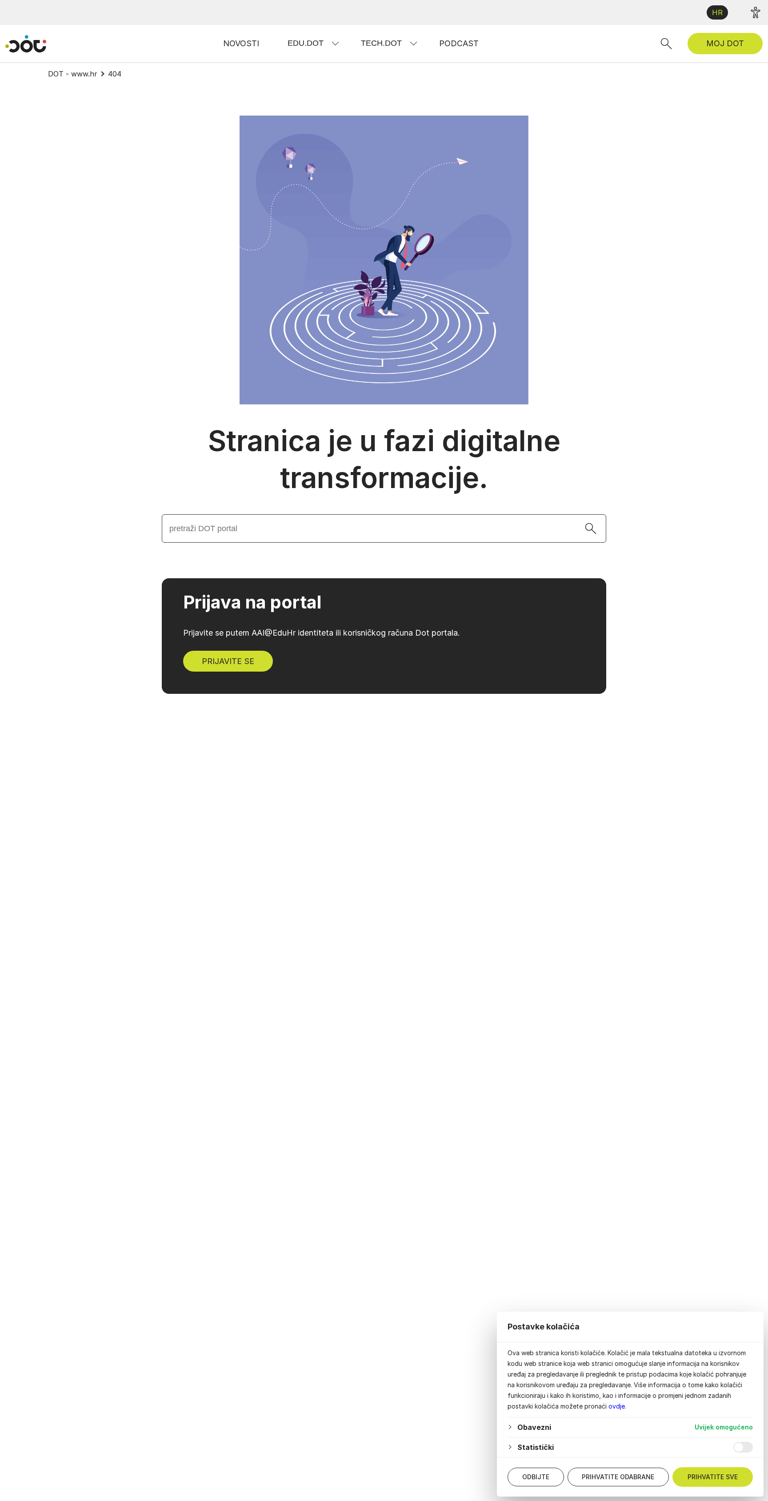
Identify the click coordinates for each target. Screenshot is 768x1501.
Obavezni (534, 1427)
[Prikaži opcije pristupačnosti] (755, 12)
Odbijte (535, 1477)
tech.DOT (381, 43)
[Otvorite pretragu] (666, 43)
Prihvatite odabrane (618, 1477)
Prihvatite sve (713, 1477)
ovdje (616, 1406)
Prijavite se (228, 661)
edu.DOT (306, 43)
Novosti (241, 43)
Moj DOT (725, 43)
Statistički (535, 1447)
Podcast (459, 43)
